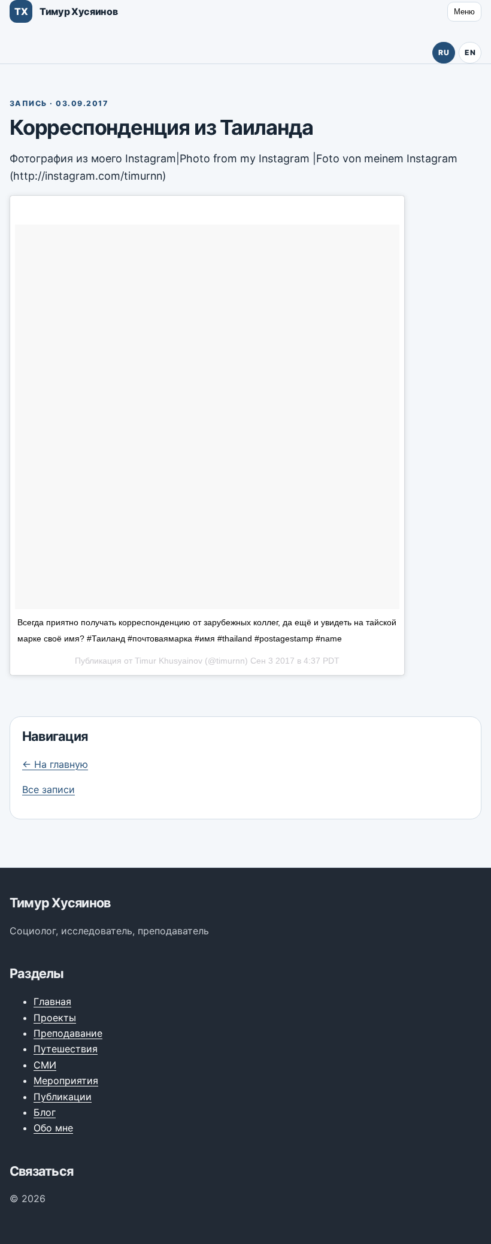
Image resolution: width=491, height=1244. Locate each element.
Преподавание (68, 1033)
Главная (52, 1001)
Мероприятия (66, 1080)
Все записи (48, 789)
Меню (464, 11)
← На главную (55, 764)
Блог (45, 1112)
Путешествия (66, 1049)
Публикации (63, 1097)
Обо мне (53, 1128)
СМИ (45, 1065)
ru (443, 52)
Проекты (55, 1018)
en (470, 52)
